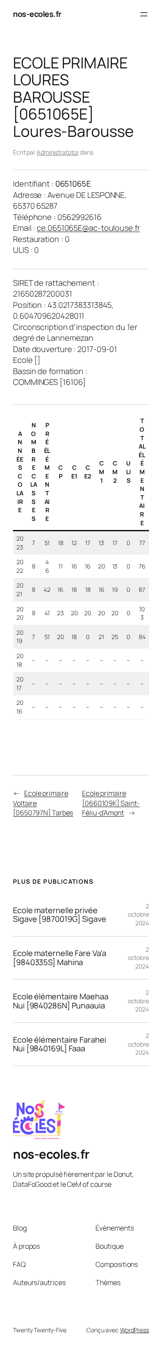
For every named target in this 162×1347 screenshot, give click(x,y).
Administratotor (58, 152)
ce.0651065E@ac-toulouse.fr (88, 228)
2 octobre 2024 (138, 914)
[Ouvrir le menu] (144, 14)
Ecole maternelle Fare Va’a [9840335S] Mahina (59, 957)
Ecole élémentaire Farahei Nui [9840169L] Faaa (59, 1044)
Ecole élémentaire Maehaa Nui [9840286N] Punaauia (60, 1001)
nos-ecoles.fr (37, 14)
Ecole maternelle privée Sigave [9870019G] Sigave (59, 915)
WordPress (134, 1330)
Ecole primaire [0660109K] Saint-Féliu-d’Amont (111, 802)
